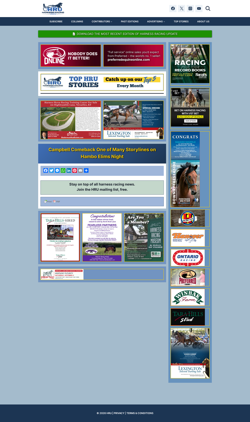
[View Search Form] (208, 8)
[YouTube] (199, 8)
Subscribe (55, 21)
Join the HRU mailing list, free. (102, 189)
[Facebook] (173, 8)
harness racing (111, 184)
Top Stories (181, 21)
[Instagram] (190, 8)
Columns (77, 21)
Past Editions (129, 21)
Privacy (119, 413)
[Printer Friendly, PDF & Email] (102, 201)
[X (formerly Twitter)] (181, 8)
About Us (203, 21)
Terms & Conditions (139, 413)
